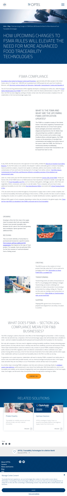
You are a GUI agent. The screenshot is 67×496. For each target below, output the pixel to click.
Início (4, 26)
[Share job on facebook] (3, 444)
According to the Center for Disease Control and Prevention (18, 81)
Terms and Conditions (34, 494)
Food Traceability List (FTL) (17, 182)
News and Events (7, 467)
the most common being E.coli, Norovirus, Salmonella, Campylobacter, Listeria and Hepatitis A (36, 85)
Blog (9, 26)
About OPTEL (5, 462)
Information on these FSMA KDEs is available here (48, 271)
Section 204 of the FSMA (49, 178)
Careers (4, 464)
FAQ (2, 471)
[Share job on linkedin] (6, 444)
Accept (33, 490)
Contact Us (33, 376)
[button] (64, 475)
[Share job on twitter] (9, 444)
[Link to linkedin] (20, 462)
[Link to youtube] (23, 462)
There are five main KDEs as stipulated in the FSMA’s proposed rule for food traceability (33, 200)
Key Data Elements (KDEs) (33, 186)
